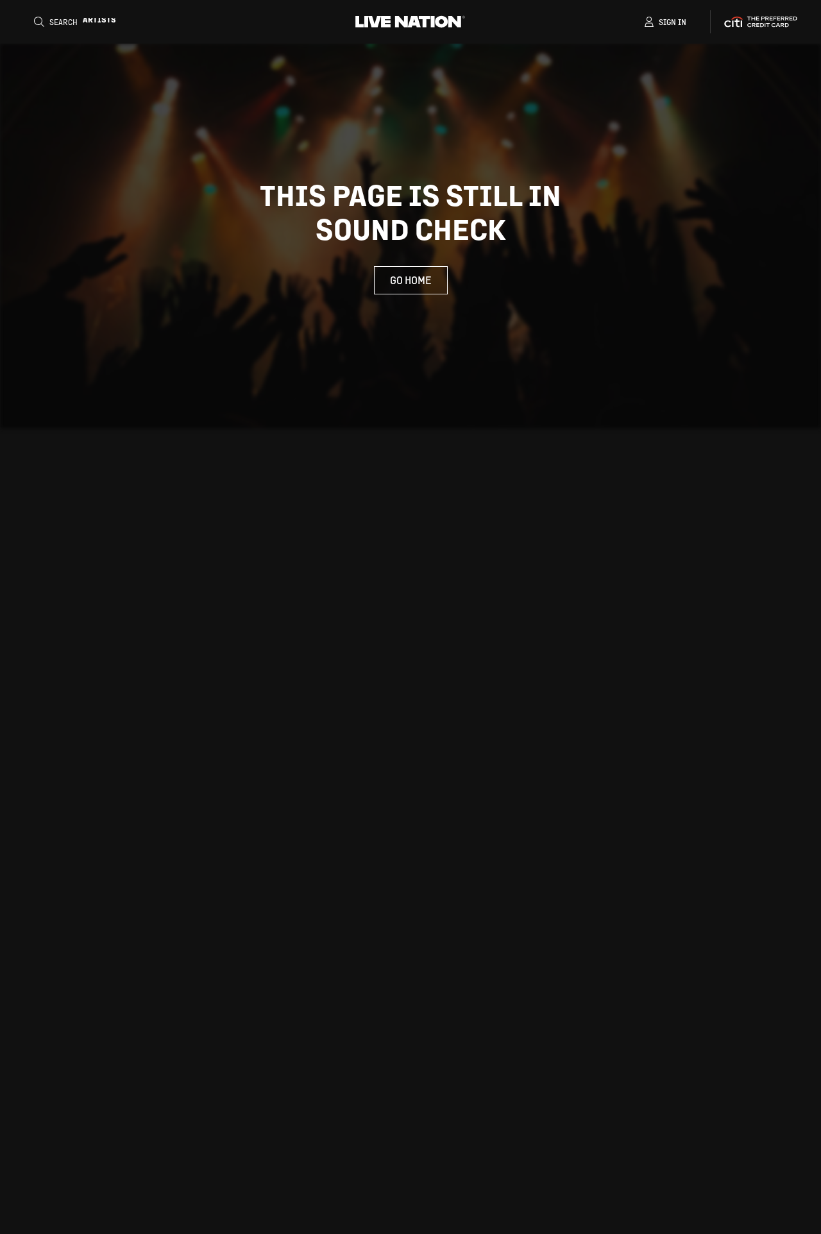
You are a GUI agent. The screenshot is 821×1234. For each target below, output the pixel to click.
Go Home (411, 280)
